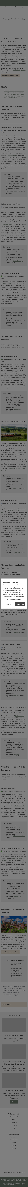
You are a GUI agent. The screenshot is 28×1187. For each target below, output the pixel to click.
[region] (14, 593)
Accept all (20, 604)
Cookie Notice (20, 596)
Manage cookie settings (14, 599)
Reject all (8, 604)
